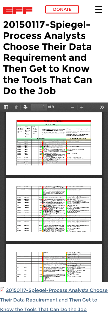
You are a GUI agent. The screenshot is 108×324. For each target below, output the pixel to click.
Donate (62, 9)
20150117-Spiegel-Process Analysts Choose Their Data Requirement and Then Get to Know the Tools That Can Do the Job (54, 299)
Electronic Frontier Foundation (19, 10)
